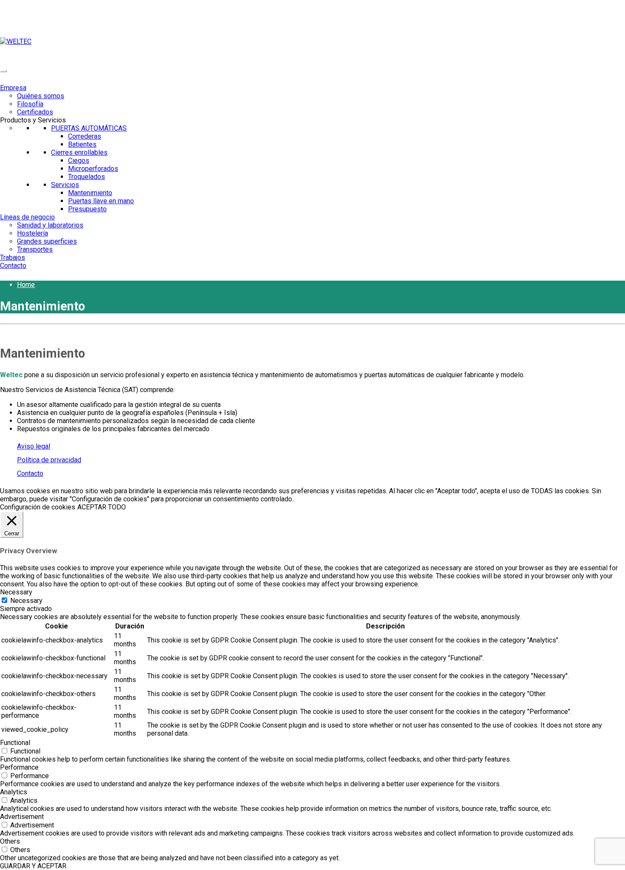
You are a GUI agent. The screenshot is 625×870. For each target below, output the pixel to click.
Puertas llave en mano (101, 201)
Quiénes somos (40, 96)
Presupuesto (87, 209)
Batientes (82, 144)
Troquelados (86, 177)
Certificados (35, 112)
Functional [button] (15, 743)
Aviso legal (33, 446)
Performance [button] (19, 767)
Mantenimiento (90, 193)
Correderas (84, 136)
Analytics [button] (13, 792)
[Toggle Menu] (3, 71)
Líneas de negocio (27, 217)
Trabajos (12, 257)
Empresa (13, 88)
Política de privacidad (49, 460)
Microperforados (93, 169)
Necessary (26, 601)
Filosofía (30, 104)
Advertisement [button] (22, 817)
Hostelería (32, 233)
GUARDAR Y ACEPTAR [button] (33, 866)
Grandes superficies (47, 241)
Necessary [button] (16, 592)
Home (26, 285)
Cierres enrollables (79, 152)
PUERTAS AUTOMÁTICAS (89, 128)
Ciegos (78, 160)
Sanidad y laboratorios (50, 225)
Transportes (35, 249)
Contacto (13, 266)
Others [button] (10, 841)
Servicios (65, 185)
